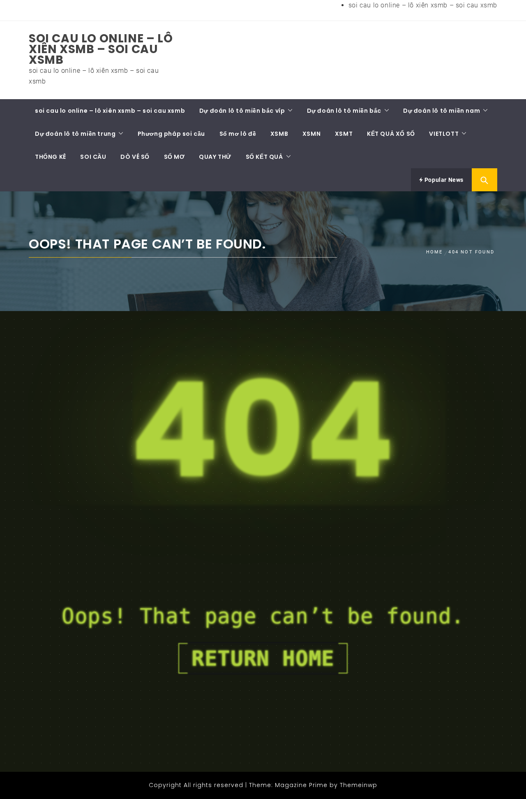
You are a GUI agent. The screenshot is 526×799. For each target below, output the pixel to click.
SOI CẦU (93, 157)
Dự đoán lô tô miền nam (441, 111)
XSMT (344, 134)
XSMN (311, 134)
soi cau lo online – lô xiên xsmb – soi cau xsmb (422, 5)
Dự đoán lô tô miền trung (75, 134)
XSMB (279, 134)
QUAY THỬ (215, 157)
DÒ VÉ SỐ (135, 157)
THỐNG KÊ (50, 157)
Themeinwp (358, 785)
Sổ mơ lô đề (237, 134)
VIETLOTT (444, 134)
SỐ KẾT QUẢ (264, 157)
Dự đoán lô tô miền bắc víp (242, 111)
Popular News (443, 180)
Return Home (263, 658)
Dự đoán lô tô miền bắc (344, 111)
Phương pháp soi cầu (171, 134)
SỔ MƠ (174, 157)
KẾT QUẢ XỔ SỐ (391, 134)
